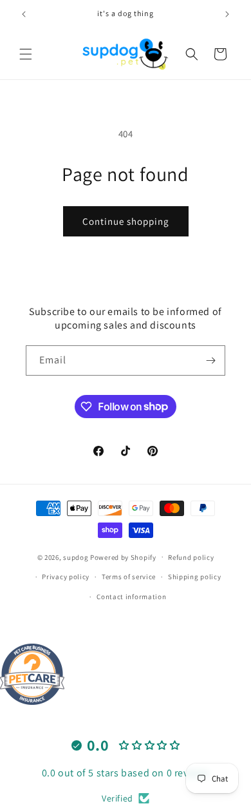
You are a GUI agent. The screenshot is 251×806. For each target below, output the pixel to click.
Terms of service (129, 576)
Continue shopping (125, 221)
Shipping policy (194, 576)
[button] (26, 54)
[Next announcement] (227, 14)
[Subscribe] (210, 360)
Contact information (131, 596)
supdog (75, 556)
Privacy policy (65, 576)
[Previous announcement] (24, 14)
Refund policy (191, 557)
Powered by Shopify (123, 556)
